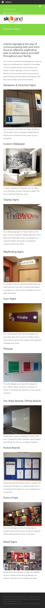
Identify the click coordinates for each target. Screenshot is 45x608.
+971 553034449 (11, 9)
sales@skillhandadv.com (13, 13)
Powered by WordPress (10, 603)
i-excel (26, 603)
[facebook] (40, 7)
